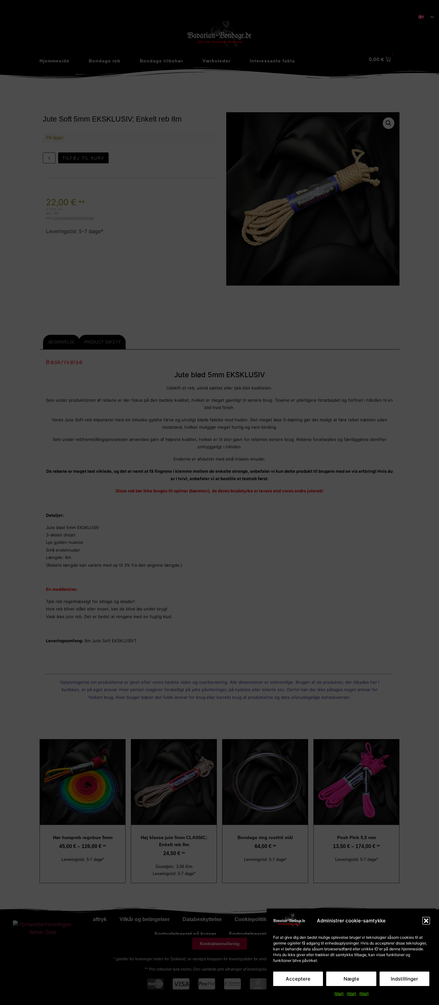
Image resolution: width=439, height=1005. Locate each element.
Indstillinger (404, 979)
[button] (426, 921)
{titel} (339, 993)
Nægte (351, 979)
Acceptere (298, 979)
